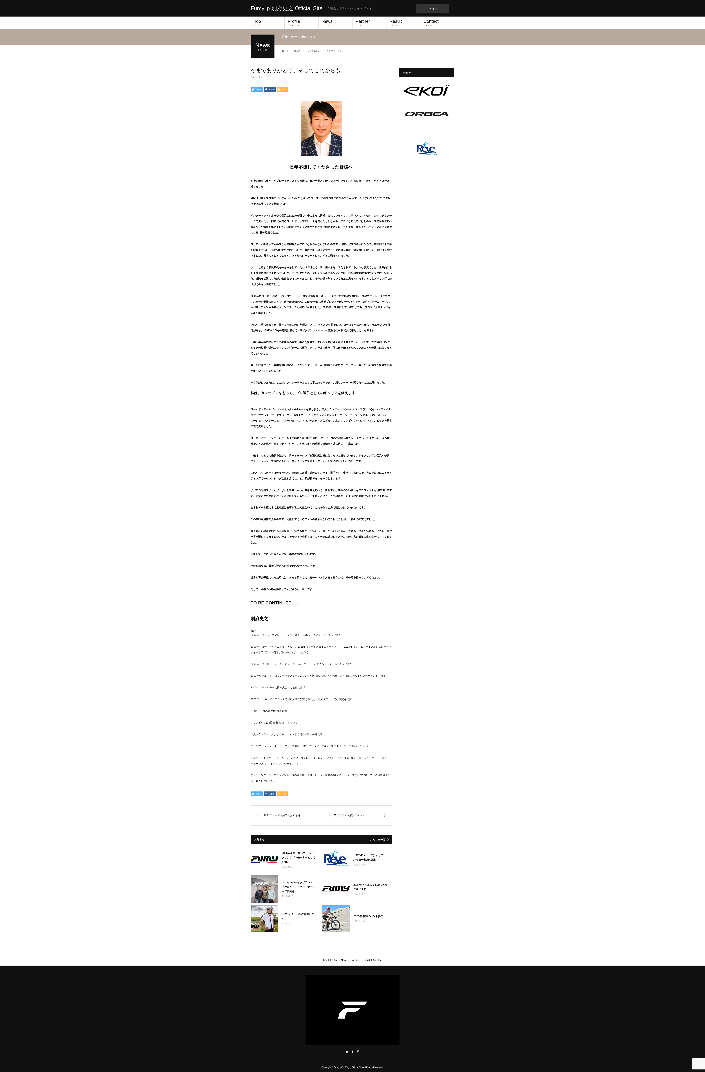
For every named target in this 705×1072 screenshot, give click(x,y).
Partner (363, 22)
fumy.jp (433, 8)
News (327, 22)
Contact (431, 22)
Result (396, 22)
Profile (294, 22)
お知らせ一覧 (378, 839)
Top (257, 22)
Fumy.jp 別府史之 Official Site (287, 8)
